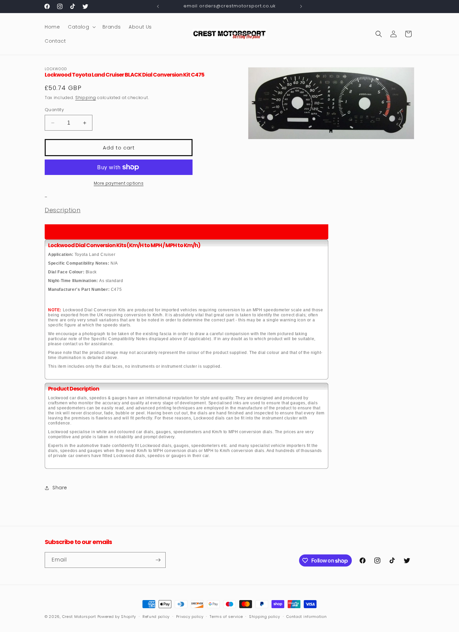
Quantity (54, 109)
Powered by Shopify (116, 616)
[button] (81, 27)
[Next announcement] (301, 6)
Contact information (306, 616)
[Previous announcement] (158, 6)
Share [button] (59, 487)
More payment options (118, 183)
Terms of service (226, 616)
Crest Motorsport (79, 616)
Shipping (85, 97)
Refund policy (156, 616)
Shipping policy (264, 616)
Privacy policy (190, 616)
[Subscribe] (158, 560)
